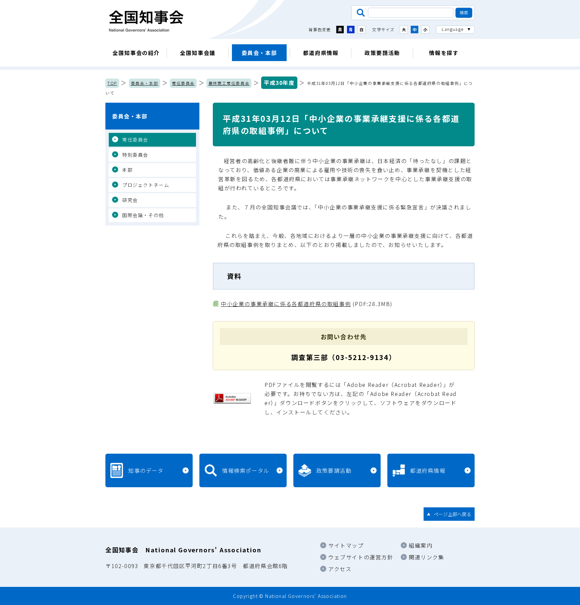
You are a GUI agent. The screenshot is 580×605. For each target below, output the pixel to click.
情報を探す (443, 53)
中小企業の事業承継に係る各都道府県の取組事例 (286, 304)
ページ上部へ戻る (452, 514)
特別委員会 (135, 154)
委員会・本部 (259, 53)
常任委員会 (183, 83)
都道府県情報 (321, 53)
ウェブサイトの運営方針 (360, 557)
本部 (127, 169)
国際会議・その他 (143, 215)
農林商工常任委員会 (228, 83)
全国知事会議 (197, 53)
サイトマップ (346, 545)
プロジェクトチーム (145, 185)
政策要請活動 (382, 53)
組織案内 (420, 545)
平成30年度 (279, 83)
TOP (112, 83)
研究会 (130, 200)
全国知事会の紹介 (136, 53)
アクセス (339, 569)
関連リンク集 (426, 557)
